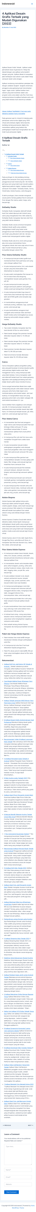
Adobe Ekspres (12, 168)
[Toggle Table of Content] (3, 150)
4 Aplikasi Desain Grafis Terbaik (14, 154)
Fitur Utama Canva (15, 165)
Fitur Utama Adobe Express (17, 170)
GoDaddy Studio (12, 156)
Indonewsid (8, 3)
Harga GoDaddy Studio (16, 161)
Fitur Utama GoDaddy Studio (17, 158)
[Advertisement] (18, 48)
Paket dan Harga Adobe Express (19, 173)
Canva (10, 163)
